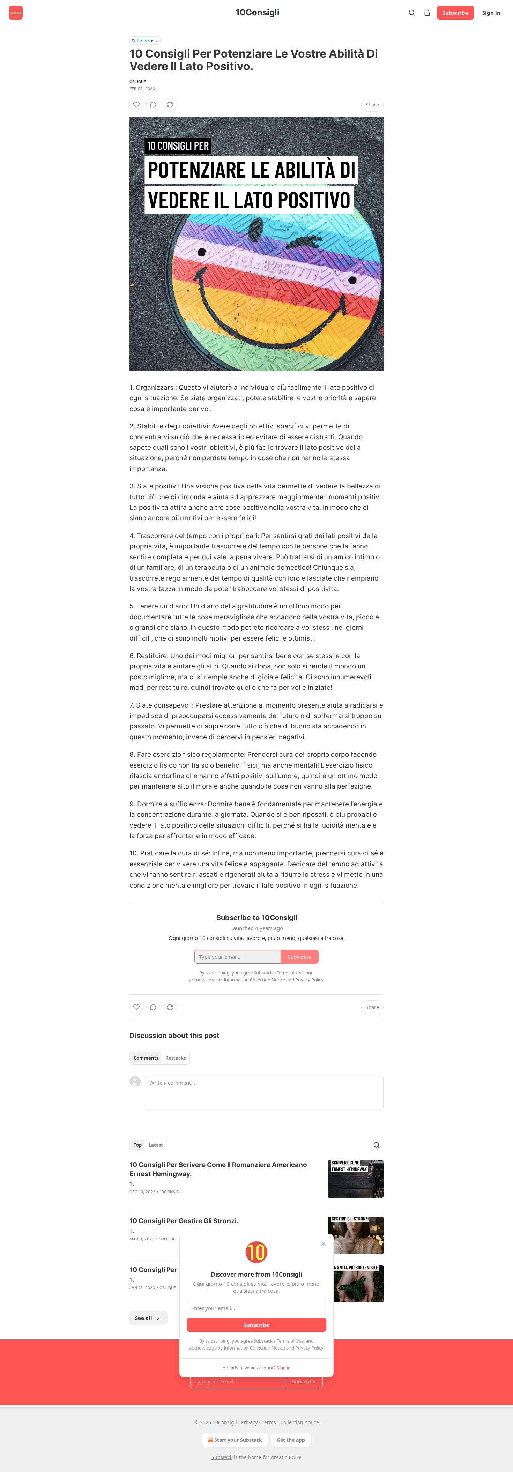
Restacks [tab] (175, 1058)
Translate (145, 40)
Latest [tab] (156, 1145)
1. (131, 1183)
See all (143, 1317)
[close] (323, 1243)
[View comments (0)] (153, 105)
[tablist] (159, 1058)
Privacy (249, 1422)
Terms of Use (290, 1341)
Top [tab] (138, 1145)
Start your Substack (238, 1439)
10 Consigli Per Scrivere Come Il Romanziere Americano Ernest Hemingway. (218, 1169)
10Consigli (171, 1191)
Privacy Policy (309, 1348)
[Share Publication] (427, 13)
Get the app (291, 1439)
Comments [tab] (146, 1058)
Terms (269, 1422)
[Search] (412, 13)
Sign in (491, 12)
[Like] (136, 105)
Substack (221, 1457)
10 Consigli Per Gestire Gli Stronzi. (184, 1221)
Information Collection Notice (254, 1348)
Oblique (137, 81)
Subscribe (455, 12)
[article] (256, 1183)
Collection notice (299, 1422)
